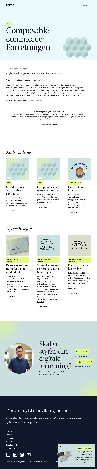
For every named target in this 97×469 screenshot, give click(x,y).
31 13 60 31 (82, 351)
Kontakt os (11, 418)
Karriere (9, 435)
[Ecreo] (10, 5)
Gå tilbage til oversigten (17, 69)
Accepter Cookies (49, 125)
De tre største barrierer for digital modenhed (17, 269)
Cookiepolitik (11, 448)
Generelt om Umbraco (76, 189)
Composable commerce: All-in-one (48, 189)
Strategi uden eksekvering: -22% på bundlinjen (48, 269)
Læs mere (12, 210)
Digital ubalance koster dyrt (78, 267)
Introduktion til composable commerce (15, 191)
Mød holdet (10, 438)
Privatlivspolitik (11, 445)
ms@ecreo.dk (84, 362)
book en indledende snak (35, 418)
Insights (9, 431)
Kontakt (9, 442)
